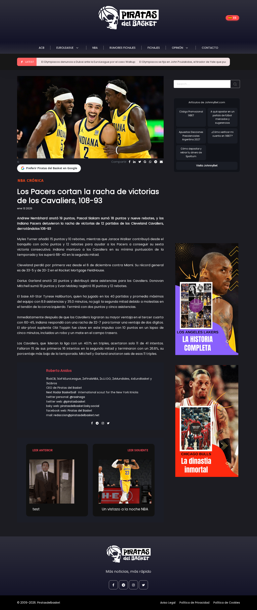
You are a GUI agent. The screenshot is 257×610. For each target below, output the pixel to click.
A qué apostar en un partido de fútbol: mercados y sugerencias (223, 117)
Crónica (35, 180)
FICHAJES (154, 48)
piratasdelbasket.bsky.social (79, 406)
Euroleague (65, 48)
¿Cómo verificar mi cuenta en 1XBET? (222, 134)
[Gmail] (145, 162)
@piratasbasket (74, 402)
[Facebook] (129, 162)
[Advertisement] (207, 203)
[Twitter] (139, 162)
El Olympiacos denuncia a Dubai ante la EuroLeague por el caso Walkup (68, 62)
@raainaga (77, 397)
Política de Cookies (226, 603)
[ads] (207, 299)
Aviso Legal (167, 603)
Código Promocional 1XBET (191, 113)
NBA (95, 48)
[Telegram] (155, 162)
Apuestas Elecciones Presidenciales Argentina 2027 (191, 135)
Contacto (210, 48)
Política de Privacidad (194, 603)
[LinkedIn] (134, 162)
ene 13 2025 (24, 208)
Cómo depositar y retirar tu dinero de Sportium (191, 152)
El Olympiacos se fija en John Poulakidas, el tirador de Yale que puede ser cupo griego (175, 62)
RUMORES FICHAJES (123, 48)
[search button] (235, 84)
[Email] (161, 162)
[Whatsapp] (150, 162)
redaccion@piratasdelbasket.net (76, 415)
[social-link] (113, 584)
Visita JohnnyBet (206, 165)
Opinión (178, 48)
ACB (41, 48)
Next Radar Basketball (61, 392)
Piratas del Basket (80, 411)
